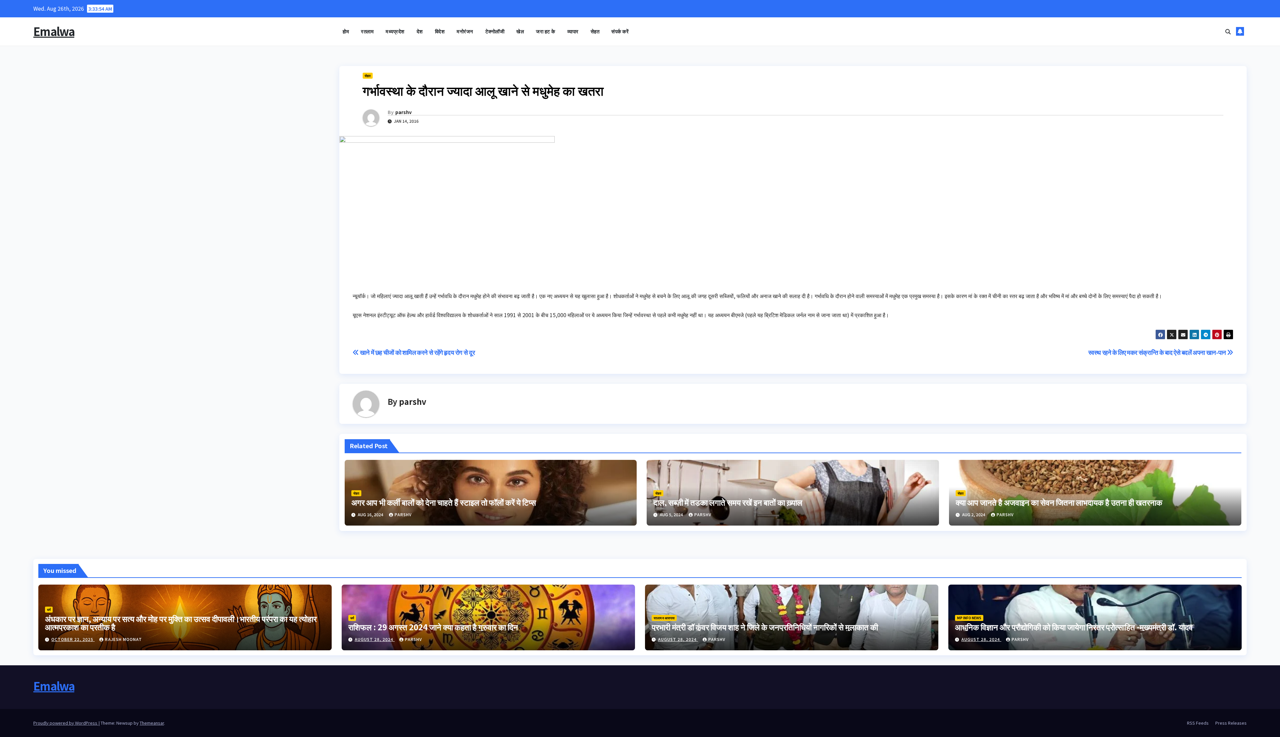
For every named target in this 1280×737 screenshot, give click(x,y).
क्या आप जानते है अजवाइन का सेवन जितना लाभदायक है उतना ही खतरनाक (1059, 502)
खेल (520, 31)
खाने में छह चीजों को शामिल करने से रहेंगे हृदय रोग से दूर (417, 352)
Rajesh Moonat (123, 639)
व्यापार (573, 31)
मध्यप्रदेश (395, 31)
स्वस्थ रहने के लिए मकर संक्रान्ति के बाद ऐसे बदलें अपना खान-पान (1157, 352)
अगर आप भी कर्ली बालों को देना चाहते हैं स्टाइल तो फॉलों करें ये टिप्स (443, 502)
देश (420, 31)
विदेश (440, 31)
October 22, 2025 (73, 639)
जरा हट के (545, 31)
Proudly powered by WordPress (65, 723)
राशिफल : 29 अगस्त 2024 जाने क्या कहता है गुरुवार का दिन (433, 627)
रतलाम (367, 31)
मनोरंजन (465, 31)
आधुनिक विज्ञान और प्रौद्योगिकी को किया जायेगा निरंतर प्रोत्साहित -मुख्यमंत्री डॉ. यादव (1074, 627)
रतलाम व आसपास (664, 617)
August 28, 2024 (375, 639)
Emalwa (53, 31)
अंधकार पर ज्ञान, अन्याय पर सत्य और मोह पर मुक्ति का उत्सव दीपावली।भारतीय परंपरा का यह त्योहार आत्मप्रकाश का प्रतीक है (181, 623)
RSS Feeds (1198, 723)
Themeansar (152, 723)
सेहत (595, 31)
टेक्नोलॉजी (495, 31)
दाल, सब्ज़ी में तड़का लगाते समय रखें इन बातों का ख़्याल (727, 502)
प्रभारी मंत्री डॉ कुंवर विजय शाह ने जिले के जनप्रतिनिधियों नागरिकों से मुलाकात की (765, 627)
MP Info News (969, 617)
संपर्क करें (620, 31)
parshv (403, 112)
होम (346, 31)
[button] (1228, 31)
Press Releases (1231, 723)
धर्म (49, 609)
